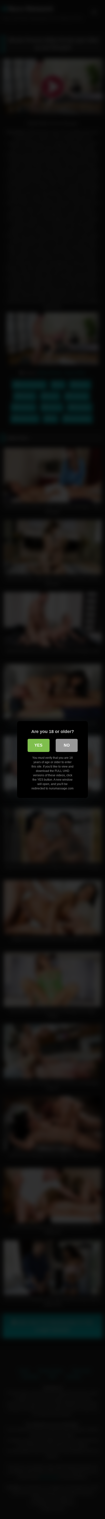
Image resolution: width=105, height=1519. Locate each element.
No (67, 745)
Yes (38, 745)
